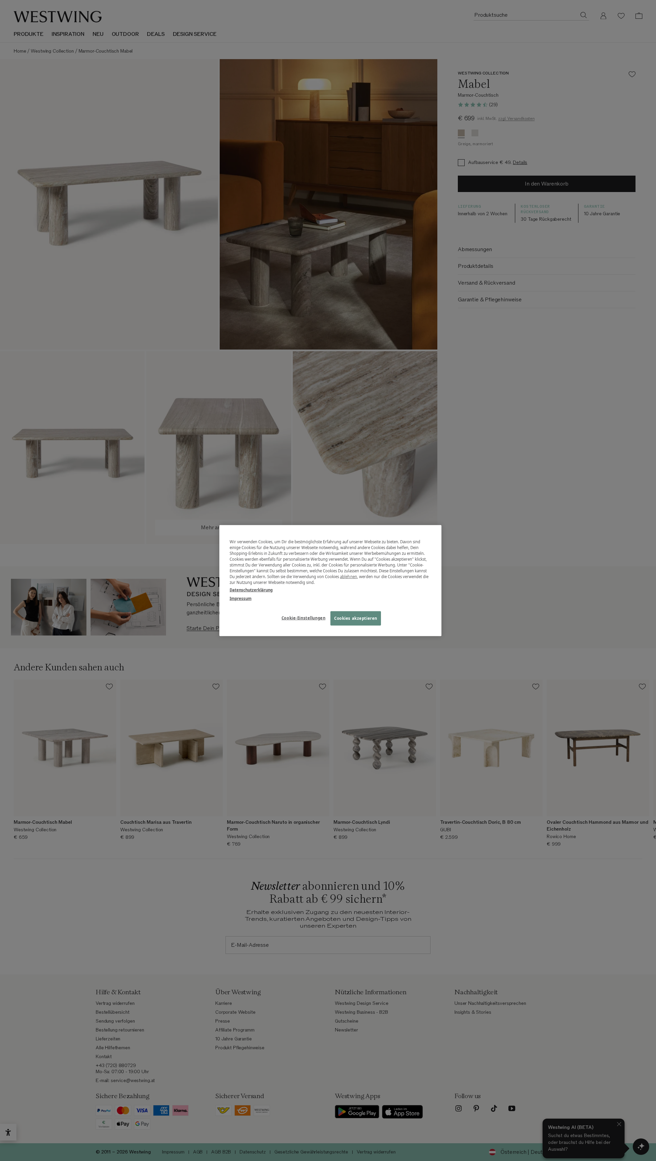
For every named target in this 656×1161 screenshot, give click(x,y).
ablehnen (348, 576)
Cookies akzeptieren (355, 617)
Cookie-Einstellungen (303, 617)
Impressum (240, 598)
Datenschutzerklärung (251, 589)
